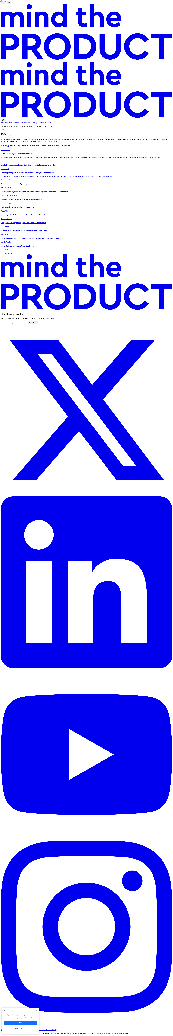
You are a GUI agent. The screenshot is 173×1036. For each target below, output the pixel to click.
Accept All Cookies (20, 1023)
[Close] (36, 1011)
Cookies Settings (20, 1028)
